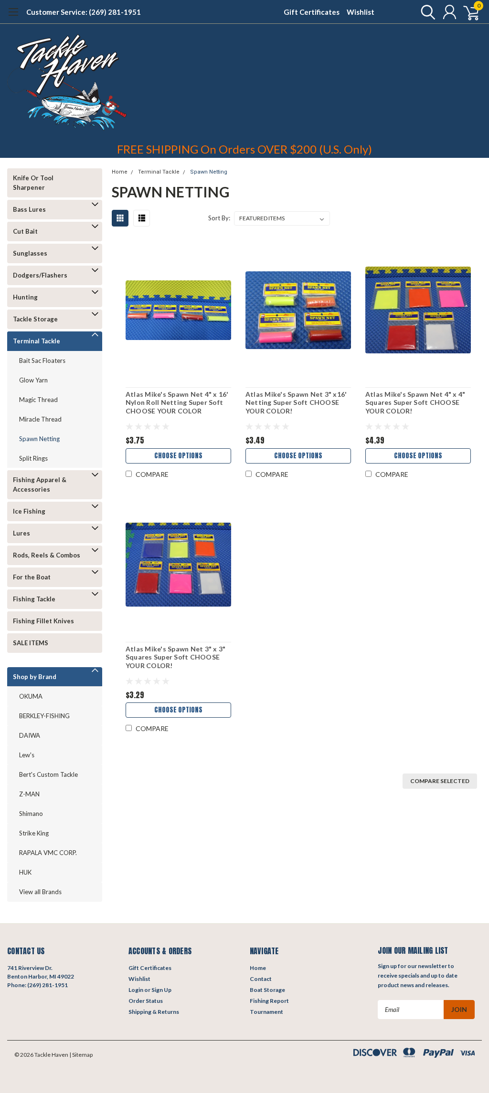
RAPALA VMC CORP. (48, 852)
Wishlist (360, 12)
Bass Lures (29, 209)
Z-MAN (29, 794)
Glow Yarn (33, 380)
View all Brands (40, 892)
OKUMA (31, 696)
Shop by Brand (34, 677)
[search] (426, 12)
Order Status (145, 1000)
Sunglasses (30, 253)
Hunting (25, 297)
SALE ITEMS (30, 643)
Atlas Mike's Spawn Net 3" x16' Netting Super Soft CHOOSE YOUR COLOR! (296, 402)
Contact (261, 978)
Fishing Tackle (34, 599)
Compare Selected (439, 780)
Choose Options (178, 456)
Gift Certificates (312, 12)
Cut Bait (25, 231)
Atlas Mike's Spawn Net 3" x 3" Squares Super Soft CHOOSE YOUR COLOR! (176, 657)
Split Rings (33, 458)
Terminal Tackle (36, 341)
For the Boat (32, 577)
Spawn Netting (39, 439)
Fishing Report (269, 1000)
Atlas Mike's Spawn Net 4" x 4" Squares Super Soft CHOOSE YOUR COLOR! (415, 402)
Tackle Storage (35, 319)
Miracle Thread (40, 419)
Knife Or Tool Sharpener (33, 182)
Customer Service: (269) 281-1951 (83, 12)
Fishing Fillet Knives (43, 621)
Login (135, 989)
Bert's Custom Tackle (48, 774)
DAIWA (29, 735)
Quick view (178, 310)
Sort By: (219, 218)
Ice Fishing (29, 511)
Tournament (266, 1011)
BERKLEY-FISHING (44, 716)
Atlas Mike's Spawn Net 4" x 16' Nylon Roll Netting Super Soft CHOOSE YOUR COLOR (177, 402)
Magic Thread (38, 399)
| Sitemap (81, 1054)
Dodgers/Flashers (40, 275)
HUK (25, 872)
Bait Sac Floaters (42, 360)
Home (120, 172)
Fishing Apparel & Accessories (39, 484)
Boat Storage (267, 989)
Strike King (34, 833)
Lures (21, 533)
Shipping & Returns (153, 1011)
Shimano (31, 813)
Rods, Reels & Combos (46, 555)
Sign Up (161, 989)
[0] (467, 12)
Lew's (26, 755)
